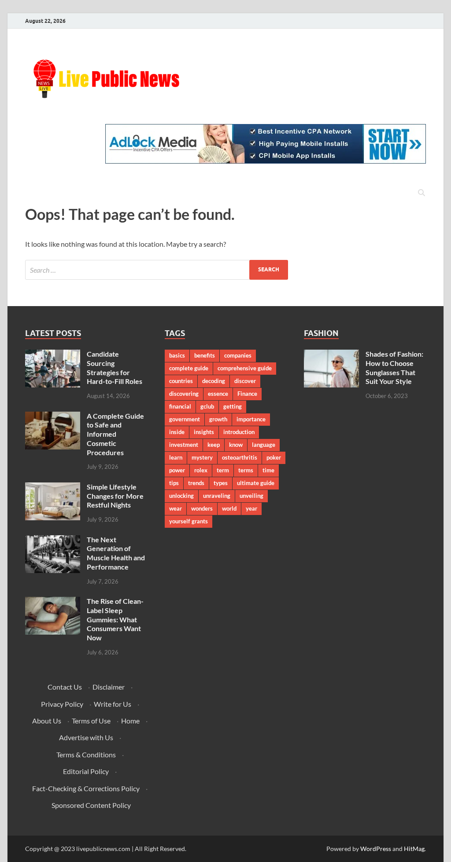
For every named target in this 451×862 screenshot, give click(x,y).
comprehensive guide (245, 368)
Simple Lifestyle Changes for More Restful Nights (115, 495)
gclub (207, 406)
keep (213, 444)
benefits (204, 355)
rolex (200, 470)
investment (183, 444)
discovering (184, 393)
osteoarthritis (239, 457)
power (177, 470)
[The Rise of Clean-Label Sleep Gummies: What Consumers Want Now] (52, 602)
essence (218, 393)
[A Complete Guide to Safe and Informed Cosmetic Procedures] (52, 417)
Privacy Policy (62, 704)
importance (251, 419)
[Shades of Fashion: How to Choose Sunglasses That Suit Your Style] (331, 355)
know (236, 444)
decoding (213, 380)
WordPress (375, 848)
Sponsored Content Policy (91, 805)
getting (232, 406)
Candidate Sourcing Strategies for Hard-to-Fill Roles (114, 367)
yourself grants (188, 521)
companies (237, 355)
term (223, 470)
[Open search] (421, 193)
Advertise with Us (86, 737)
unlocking (181, 495)
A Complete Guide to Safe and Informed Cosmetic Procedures (115, 434)
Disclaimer (108, 687)
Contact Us (65, 687)
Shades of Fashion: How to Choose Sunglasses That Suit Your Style (394, 367)
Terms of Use (91, 720)
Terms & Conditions (86, 754)
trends (196, 482)
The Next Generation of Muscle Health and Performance (116, 553)
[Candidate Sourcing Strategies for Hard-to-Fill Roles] (52, 355)
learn (175, 457)
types (221, 482)
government (184, 419)
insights (204, 431)
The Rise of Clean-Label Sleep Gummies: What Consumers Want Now (115, 619)
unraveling (216, 495)
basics (177, 355)
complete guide (188, 368)
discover (245, 380)
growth (218, 419)
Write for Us (112, 704)
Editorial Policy (86, 771)
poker (273, 457)
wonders (202, 508)
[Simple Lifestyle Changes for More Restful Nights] (52, 487)
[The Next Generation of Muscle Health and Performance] (52, 540)
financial (180, 406)
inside (177, 431)
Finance (247, 393)
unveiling (251, 495)
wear (175, 508)
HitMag (414, 848)
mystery (202, 457)
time (268, 470)
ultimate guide (255, 482)
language (263, 444)
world (229, 508)
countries (181, 380)
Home (130, 720)
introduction (239, 431)
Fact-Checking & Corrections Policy (86, 788)
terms (245, 470)
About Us (46, 720)
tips (174, 482)
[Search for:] (156, 270)
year (251, 508)
